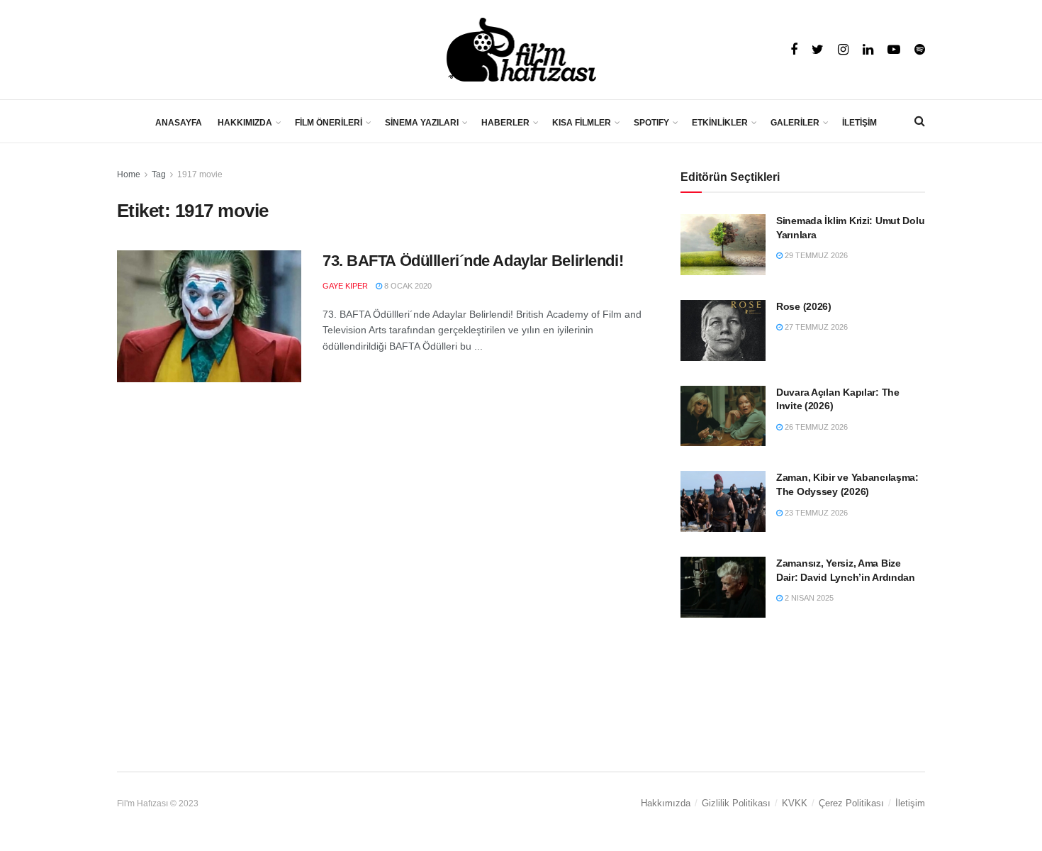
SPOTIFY (651, 123)
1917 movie (200, 174)
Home (128, 174)
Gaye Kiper (345, 286)
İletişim (910, 803)
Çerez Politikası (851, 803)
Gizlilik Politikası (736, 803)
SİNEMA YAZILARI (422, 123)
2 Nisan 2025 (808, 598)
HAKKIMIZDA (245, 123)
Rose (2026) (803, 306)
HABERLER (505, 123)
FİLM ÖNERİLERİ (328, 123)
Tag (159, 174)
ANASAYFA (178, 123)
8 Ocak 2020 (407, 286)
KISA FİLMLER (581, 123)
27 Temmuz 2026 (815, 327)
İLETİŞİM (859, 123)
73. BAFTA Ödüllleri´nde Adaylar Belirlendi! (473, 260)
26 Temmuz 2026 (815, 427)
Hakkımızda (665, 803)
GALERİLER (795, 123)
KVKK (794, 803)
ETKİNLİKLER (720, 123)
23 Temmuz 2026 (815, 512)
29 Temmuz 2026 (815, 255)
